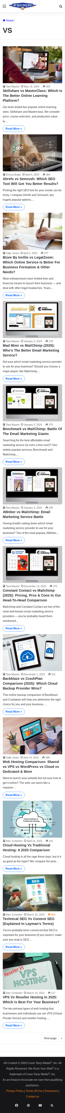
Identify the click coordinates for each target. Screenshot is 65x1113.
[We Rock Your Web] (22, 6)
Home (9, 20)
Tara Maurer (13, 86)
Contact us (32, 1096)
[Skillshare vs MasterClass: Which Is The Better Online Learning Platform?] (32, 64)
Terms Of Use (34, 1090)
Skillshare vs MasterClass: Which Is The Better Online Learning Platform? (32, 95)
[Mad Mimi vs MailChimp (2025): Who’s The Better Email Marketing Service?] (32, 319)
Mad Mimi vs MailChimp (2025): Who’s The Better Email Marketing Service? (31, 350)
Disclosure (51, 1090)
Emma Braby (13, 174)
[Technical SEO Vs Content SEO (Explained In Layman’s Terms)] (32, 892)
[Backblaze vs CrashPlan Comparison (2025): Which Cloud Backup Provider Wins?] (32, 652)
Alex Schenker (14, 840)
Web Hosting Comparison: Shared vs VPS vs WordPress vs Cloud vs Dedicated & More (31, 766)
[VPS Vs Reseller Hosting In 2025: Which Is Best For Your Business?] (32, 971)
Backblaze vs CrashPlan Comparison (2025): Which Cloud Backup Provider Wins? (30, 683)
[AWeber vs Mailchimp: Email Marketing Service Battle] (32, 485)
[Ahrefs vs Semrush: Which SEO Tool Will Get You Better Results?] (32, 152)
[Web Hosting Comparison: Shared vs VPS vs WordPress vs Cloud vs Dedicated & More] (32, 735)
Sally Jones (12, 253)
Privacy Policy (15, 1090)
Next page (50, 1038)
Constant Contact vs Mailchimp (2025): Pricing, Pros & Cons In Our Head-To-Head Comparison (32, 595)
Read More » (14, 128)
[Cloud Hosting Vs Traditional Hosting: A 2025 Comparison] (32, 819)
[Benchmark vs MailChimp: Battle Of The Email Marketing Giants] (32, 402)
